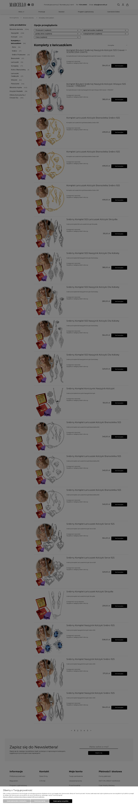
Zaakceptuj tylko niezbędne (16, 801)
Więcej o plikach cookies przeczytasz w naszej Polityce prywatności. (23, 797)
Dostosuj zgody (39, 801)
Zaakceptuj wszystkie (60, 801)
